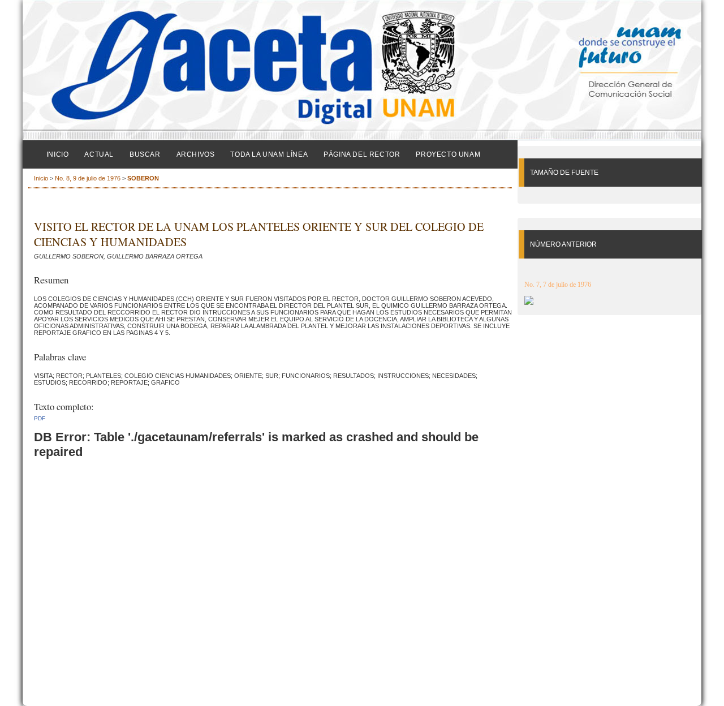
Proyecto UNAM (448, 154)
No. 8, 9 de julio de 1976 (87, 178)
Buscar (145, 154)
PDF (39, 418)
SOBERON (143, 178)
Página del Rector (362, 154)
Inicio (57, 154)
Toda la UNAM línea (269, 154)
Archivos (195, 154)
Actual (99, 154)
